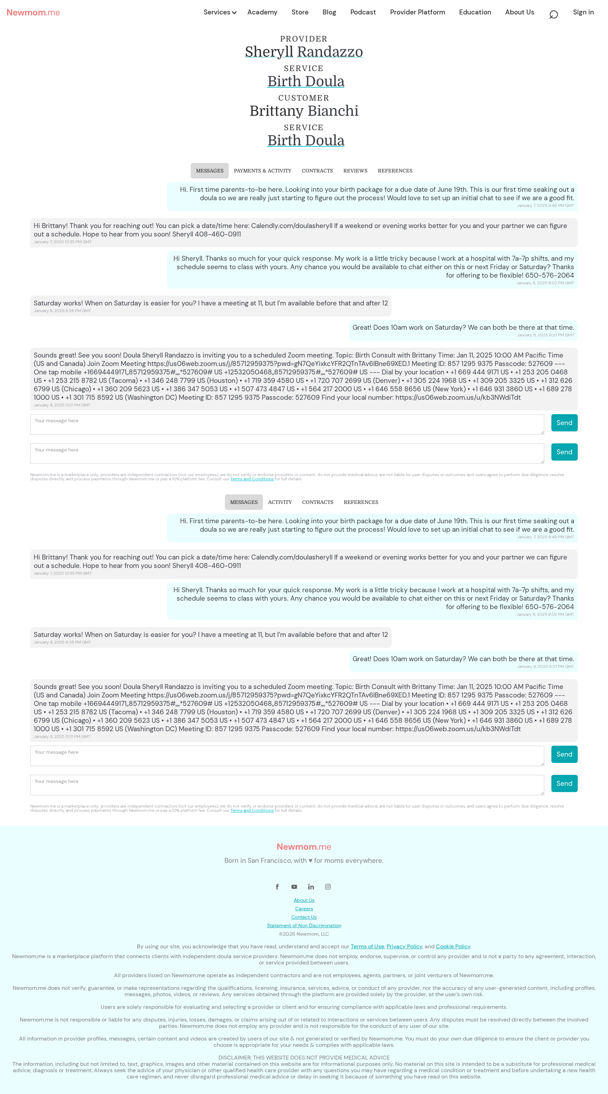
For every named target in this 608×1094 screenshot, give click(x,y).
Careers (304, 908)
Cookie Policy (453, 946)
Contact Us (304, 917)
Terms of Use (367, 946)
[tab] (210, 170)
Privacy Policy (404, 946)
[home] (103, 12)
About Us (304, 900)
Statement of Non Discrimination (304, 925)
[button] (220, 12)
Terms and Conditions (252, 479)
